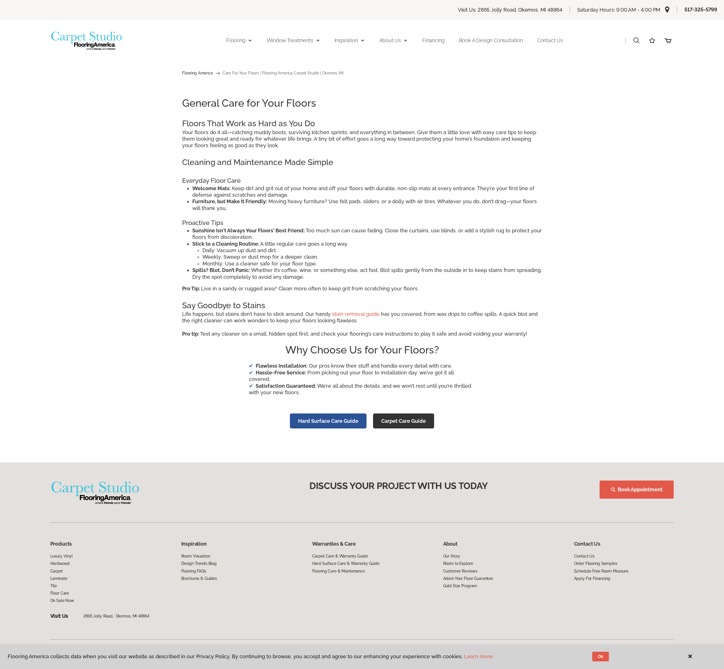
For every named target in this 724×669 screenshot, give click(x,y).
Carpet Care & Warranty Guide (340, 556)
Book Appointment (640, 489)
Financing (433, 40)
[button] (636, 40)
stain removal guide (356, 314)
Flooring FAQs (193, 571)
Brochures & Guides (199, 578)
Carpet (56, 571)
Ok (600, 656)
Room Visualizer (195, 556)
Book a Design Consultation (491, 40)
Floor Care (59, 593)
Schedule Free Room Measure (601, 571)
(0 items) (668, 40)
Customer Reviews (460, 571)
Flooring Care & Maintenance (338, 571)
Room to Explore (458, 563)
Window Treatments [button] (290, 40)
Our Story (451, 556)
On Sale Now (62, 600)
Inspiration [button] (346, 40)
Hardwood (60, 563)
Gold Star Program (460, 586)
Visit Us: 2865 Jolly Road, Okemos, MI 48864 (510, 10)
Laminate (58, 578)
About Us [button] (390, 40)
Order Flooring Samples (595, 563)
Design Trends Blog (199, 563)
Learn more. (479, 656)
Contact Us (550, 40)
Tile (53, 586)
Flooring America (197, 73)
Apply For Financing (592, 578)
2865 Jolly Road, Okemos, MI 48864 (116, 616)
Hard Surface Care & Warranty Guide (346, 563)
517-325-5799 (700, 9)
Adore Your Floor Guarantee (468, 578)
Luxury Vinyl (61, 556)
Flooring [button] (235, 40)
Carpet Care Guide (403, 421)
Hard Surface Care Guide (328, 421)
